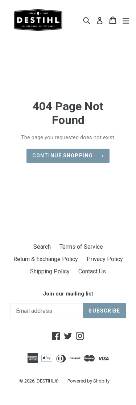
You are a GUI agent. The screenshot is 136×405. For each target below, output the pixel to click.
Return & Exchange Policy (45, 259)
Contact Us (92, 271)
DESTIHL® (48, 381)
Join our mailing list (68, 293)
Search (42, 246)
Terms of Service (81, 246)
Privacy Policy (105, 259)
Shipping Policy (50, 271)
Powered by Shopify (88, 381)
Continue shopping (62, 155)
